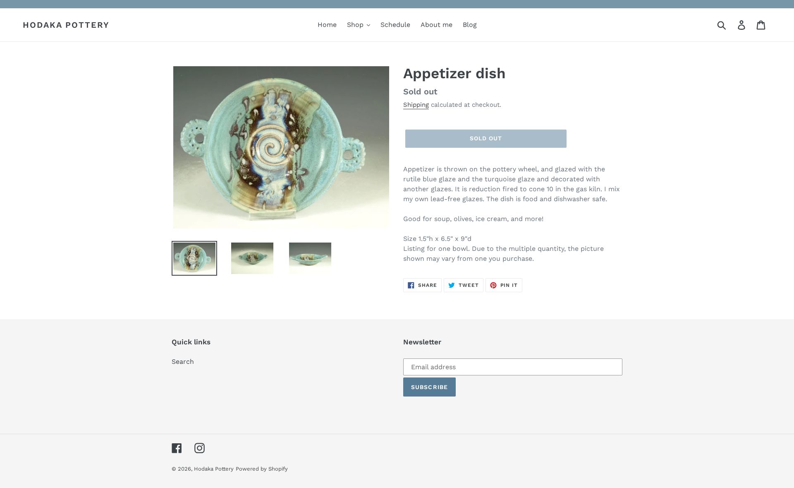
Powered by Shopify (262, 469)
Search (183, 361)
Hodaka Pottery (66, 25)
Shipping (416, 104)
